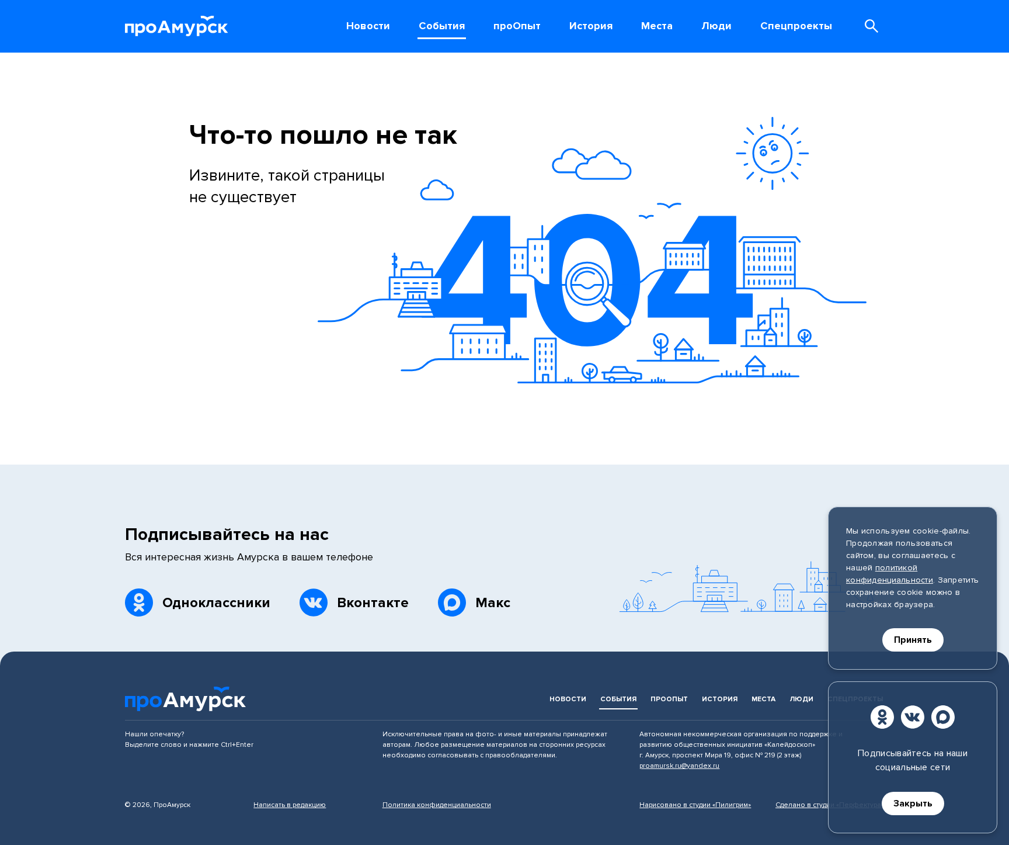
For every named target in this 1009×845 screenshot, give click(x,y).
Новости (567, 699)
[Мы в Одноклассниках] (882, 717)
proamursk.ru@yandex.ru (679, 765)
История (719, 699)
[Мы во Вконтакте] (912, 717)
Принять (913, 640)
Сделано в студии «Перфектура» (829, 805)
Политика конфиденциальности (436, 805)
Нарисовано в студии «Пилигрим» (695, 805)
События (618, 699)
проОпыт (669, 699)
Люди (801, 699)
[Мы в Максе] (943, 717)
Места (763, 699)
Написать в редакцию (289, 805)
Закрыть (913, 803)
